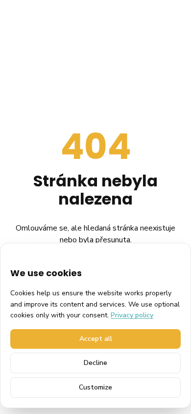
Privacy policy (132, 315)
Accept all (95, 338)
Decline (95, 362)
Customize (95, 387)
